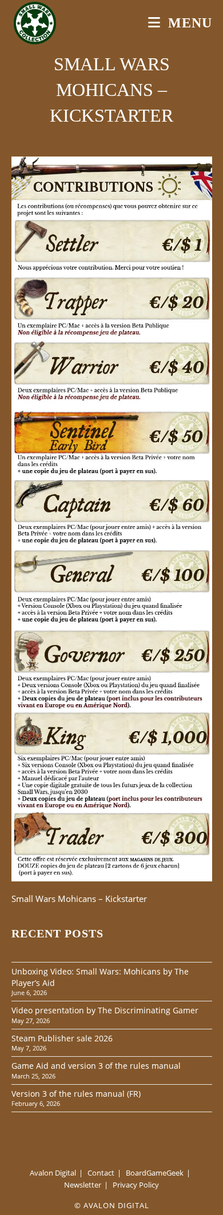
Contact (100, 1173)
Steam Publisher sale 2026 (62, 1038)
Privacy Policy (136, 1185)
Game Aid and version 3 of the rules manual (96, 1065)
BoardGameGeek (155, 1173)
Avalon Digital (53, 1173)
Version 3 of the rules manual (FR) (76, 1093)
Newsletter (82, 1185)
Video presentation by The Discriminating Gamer (104, 1010)
